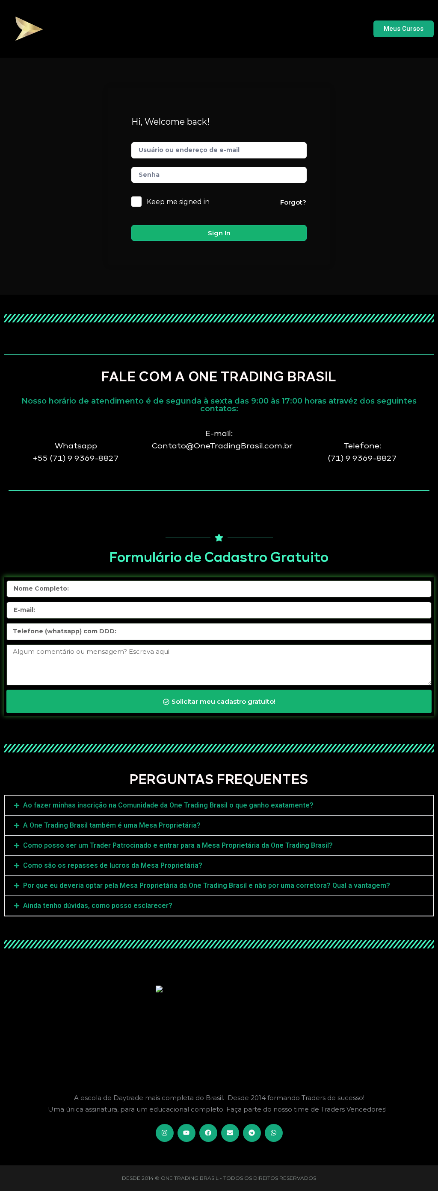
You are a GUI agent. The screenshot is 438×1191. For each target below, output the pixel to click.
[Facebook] (208, 1133)
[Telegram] (252, 1133)
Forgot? (293, 202)
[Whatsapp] (274, 1133)
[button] (219, 805)
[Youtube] (186, 1133)
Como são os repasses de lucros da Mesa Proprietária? (112, 865)
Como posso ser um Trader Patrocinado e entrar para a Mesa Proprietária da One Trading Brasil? (178, 845)
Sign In (219, 233)
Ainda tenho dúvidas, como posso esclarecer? (97, 905)
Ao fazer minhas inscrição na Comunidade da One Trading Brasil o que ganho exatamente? (168, 805)
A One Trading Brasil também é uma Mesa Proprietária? (112, 825)
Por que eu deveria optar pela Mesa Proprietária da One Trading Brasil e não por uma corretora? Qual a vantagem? (206, 885)
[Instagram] (165, 1133)
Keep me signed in (178, 202)
